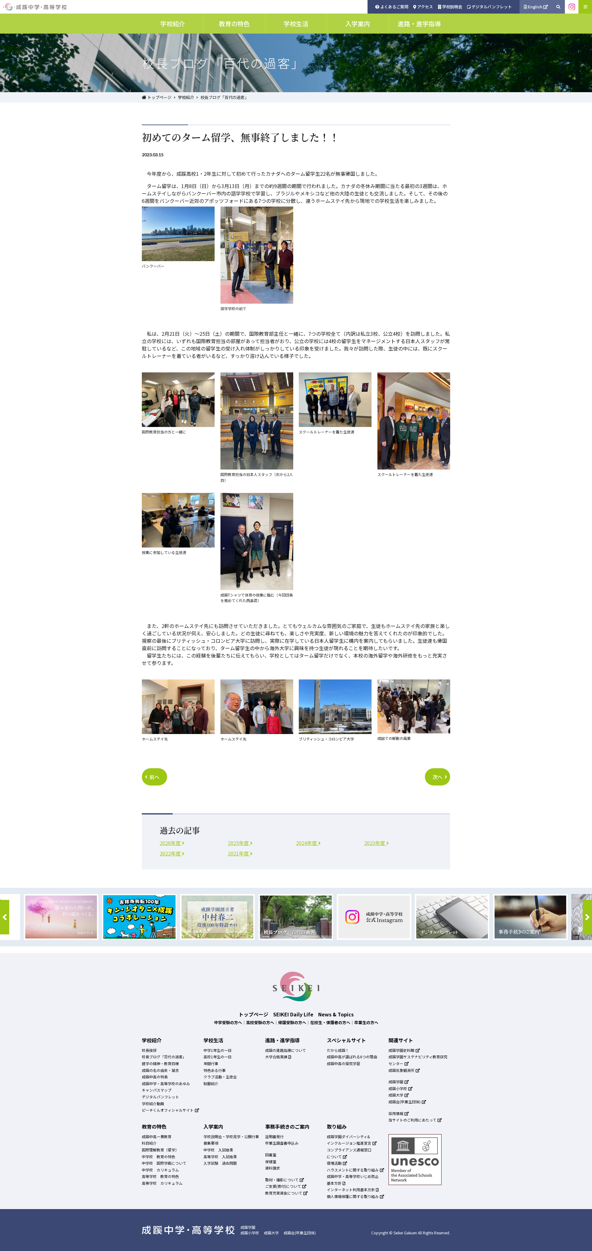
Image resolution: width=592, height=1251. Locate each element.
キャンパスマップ (156, 1090)
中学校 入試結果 (218, 1149)
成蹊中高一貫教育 (156, 1136)
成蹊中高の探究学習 (343, 1063)
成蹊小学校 (398, 1088)
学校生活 (213, 1040)
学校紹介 (186, 97)
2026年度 (171, 843)
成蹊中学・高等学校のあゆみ (166, 1083)
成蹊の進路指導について (285, 1050)
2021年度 (239, 853)
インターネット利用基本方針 (351, 1189)
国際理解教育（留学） (160, 1149)
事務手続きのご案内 (287, 1126)
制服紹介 (211, 1083)
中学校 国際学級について (164, 1163)
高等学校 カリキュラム (162, 1183)
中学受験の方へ (228, 1022)
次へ (437, 777)
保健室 (270, 1161)
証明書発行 (274, 1136)
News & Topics (336, 1014)
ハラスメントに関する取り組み (353, 1169)
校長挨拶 (149, 1050)
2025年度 (239, 843)
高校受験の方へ (260, 1022)
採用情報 (396, 1113)
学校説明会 (451, 7)
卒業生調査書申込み (281, 1143)
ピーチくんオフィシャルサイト (168, 1110)
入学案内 (213, 1126)
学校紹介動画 (153, 1103)
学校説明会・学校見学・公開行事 (231, 1136)
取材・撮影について (282, 1179)
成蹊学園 (396, 1081)
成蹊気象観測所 (401, 1070)
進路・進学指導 (282, 1040)
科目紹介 (149, 1143)
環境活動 (335, 1163)
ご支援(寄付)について (283, 1186)
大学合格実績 (276, 1056)
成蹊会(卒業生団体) (404, 1101)
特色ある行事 (215, 1070)
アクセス (424, 7)
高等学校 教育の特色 (160, 1176)
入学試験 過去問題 (220, 1163)
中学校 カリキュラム (160, 1169)
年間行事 (211, 1063)
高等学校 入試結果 (220, 1156)
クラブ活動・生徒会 (220, 1076)
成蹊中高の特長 (155, 1076)
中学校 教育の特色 (158, 1156)
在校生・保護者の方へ (330, 1022)
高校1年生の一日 (218, 1056)
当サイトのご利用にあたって (412, 1119)
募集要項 (211, 1143)
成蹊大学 (396, 1094)
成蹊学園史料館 (401, 1050)
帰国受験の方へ (292, 1022)
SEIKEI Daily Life (293, 1014)
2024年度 (307, 843)
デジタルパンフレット (491, 7)
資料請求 (272, 1168)
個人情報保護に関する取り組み (353, 1196)
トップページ (158, 97)
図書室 (270, 1154)
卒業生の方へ (366, 1022)
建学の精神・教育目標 (160, 1063)
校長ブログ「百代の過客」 (164, 1056)
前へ (154, 777)
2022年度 (171, 853)
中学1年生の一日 (218, 1050)
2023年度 (375, 843)
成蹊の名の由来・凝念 (160, 1070)
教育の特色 (154, 1126)
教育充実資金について (284, 1193)
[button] (4, 917)
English (535, 7)
